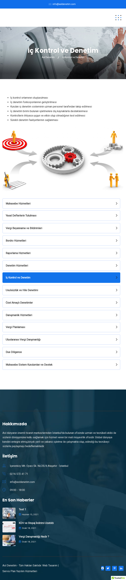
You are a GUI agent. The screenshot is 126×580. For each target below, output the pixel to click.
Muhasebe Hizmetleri (18, 203)
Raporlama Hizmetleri (18, 253)
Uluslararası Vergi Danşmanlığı (23, 339)
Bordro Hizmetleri (16, 240)
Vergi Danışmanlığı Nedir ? (34, 536)
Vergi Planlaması (15, 327)
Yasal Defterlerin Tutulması (21, 215)
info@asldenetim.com (64, 4)
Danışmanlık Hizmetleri (19, 315)
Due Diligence (14, 352)
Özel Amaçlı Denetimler (19, 302)
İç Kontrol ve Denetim (18, 277)
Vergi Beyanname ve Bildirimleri (24, 228)
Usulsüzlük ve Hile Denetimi (22, 290)
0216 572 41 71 (19, 473)
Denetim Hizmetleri (17, 265)
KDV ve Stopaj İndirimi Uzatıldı (36, 523)
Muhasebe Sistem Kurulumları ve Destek (29, 364)
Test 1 (22, 509)
